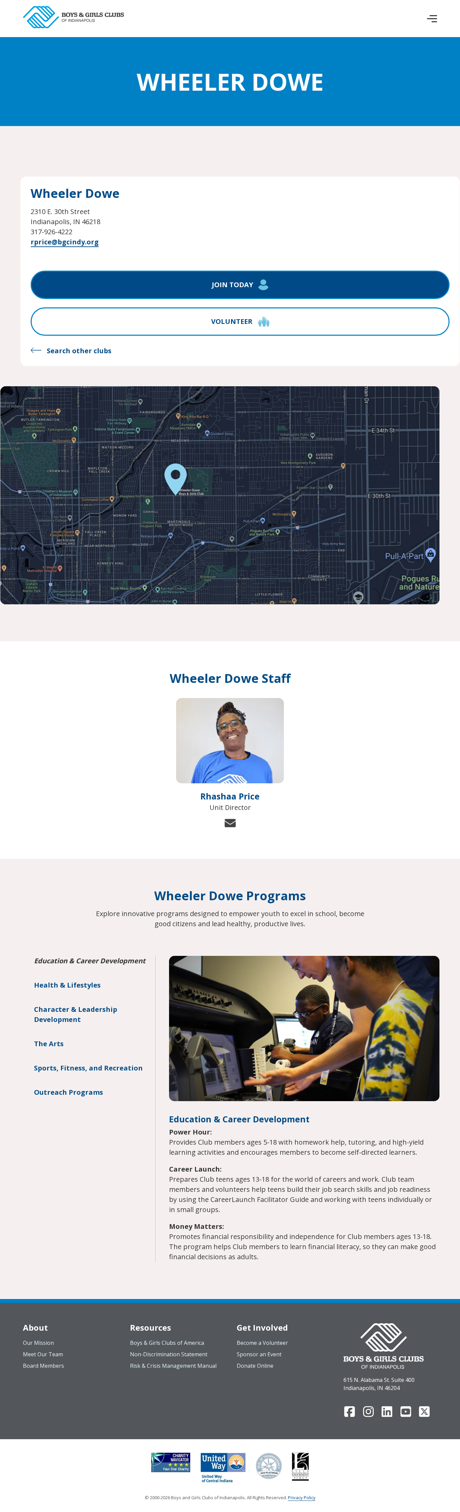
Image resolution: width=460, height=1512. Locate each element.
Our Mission (38, 1343)
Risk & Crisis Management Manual (173, 1365)
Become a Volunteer (262, 1343)
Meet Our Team (43, 1354)
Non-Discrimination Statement (168, 1354)
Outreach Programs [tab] (68, 1092)
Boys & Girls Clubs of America (167, 1343)
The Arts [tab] (49, 1043)
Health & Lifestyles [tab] (67, 985)
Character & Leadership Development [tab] (75, 1014)
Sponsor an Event (259, 1354)
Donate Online (255, 1365)
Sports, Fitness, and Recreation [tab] (88, 1067)
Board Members (43, 1365)
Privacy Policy (302, 1497)
